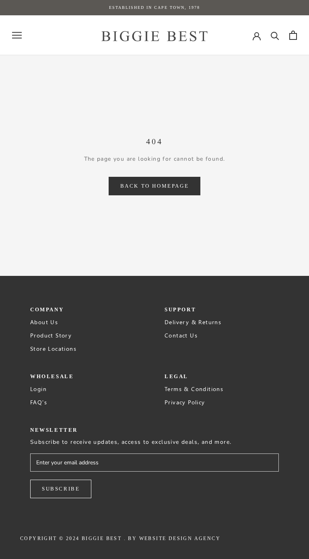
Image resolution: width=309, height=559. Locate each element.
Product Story (51, 335)
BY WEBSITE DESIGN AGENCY (174, 538)
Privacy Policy (185, 402)
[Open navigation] (17, 35)
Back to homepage (154, 186)
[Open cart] (293, 35)
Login (38, 389)
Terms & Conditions (194, 389)
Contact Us (181, 335)
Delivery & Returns (193, 322)
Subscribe (61, 489)
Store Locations (53, 348)
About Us (44, 322)
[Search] (275, 35)
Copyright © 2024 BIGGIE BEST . (73, 538)
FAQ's (38, 402)
